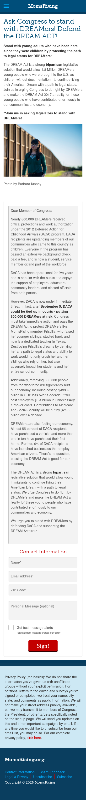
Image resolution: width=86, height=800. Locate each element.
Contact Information (20, 771)
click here (34, 737)
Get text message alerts (39, 629)
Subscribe (64, 776)
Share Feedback (52, 771)
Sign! (43, 645)
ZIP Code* (18, 589)
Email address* (22, 576)
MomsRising (43, 6)
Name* (16, 562)
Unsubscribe (42, 776)
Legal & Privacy (16, 776)
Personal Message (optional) (32, 606)
